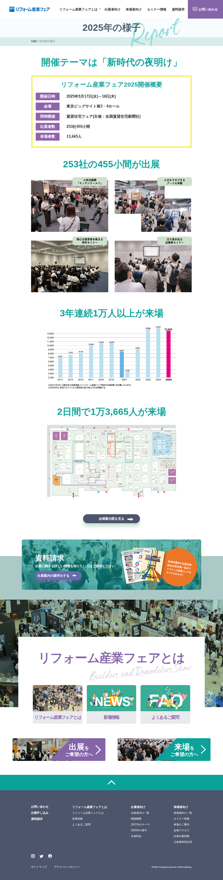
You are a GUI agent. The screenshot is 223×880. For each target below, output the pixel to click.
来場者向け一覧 (183, 812)
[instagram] (33, 856)
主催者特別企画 (183, 841)
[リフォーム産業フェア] (29, 9)
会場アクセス (181, 830)
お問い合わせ (208, 9)
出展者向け (113, 9)
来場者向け (134, 9)
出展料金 (136, 836)
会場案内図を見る (111, 518)
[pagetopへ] (111, 782)
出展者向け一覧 (140, 812)
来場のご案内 (181, 824)
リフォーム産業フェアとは (78, 9)
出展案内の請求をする (53, 575)
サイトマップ (39, 866)
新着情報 (77, 818)
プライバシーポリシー (67, 866)
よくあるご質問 (81, 824)
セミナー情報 (156, 9)
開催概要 (136, 818)
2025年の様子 (139, 830)
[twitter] (41, 857)
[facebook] (50, 856)
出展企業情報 (181, 836)
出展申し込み (39, 812)
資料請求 (178, 9)
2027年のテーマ (140, 824)
